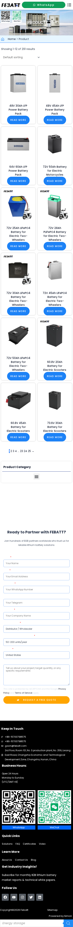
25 (29, 451)
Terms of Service (23, 692)
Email (6, 570)
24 (25, 451)
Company (8, 609)
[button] (69, 5)
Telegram (8, 596)
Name (6, 557)
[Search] (68, 923)
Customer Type (11, 622)
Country (7, 649)
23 (21, 451)
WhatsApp (8, 583)
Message (8, 662)
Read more (18, 120)
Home (12, 39)
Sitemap (52, 910)
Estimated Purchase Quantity (18, 635)
